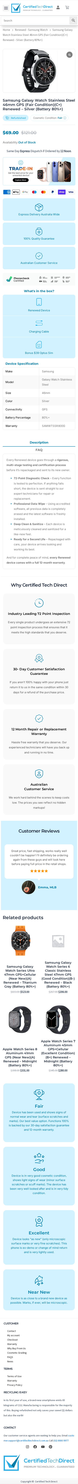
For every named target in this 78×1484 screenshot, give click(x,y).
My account (13, 1335)
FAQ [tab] (39, 450)
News (10, 1361)
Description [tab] (39, 442)
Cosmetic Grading (17, 1352)
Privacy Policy (14, 1385)
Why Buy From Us (16, 1348)
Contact (11, 1331)
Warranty (12, 1344)
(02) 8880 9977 (61, 1440)
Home (6, 30)
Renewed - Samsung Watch (31, 30)
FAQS (10, 1357)
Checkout (12, 1339)
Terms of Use (14, 1376)
